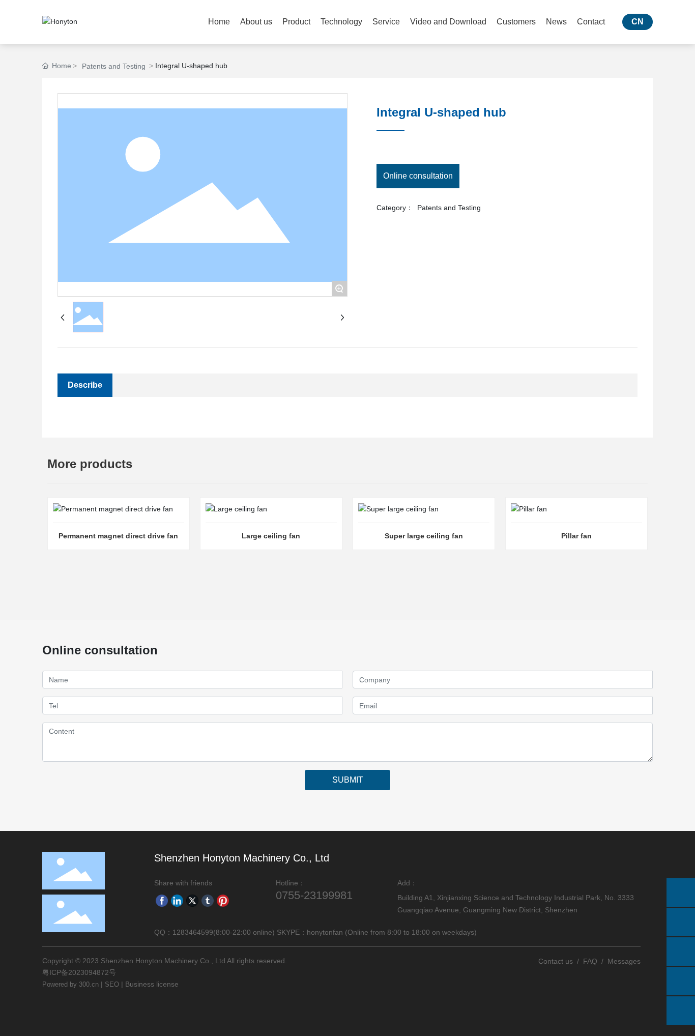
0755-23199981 (314, 895)
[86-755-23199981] (681, 922)
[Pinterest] (223, 900)
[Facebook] (162, 900)
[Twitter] (192, 900)
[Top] (681, 1010)
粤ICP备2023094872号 (79, 972)
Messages (624, 961)
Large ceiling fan (271, 536)
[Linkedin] (177, 900)
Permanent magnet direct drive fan (118, 536)
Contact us (555, 961)
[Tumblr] (207, 900)
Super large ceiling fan (424, 536)
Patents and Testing (114, 66)
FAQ (590, 961)
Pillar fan (576, 536)
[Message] (681, 892)
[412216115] (681, 981)
